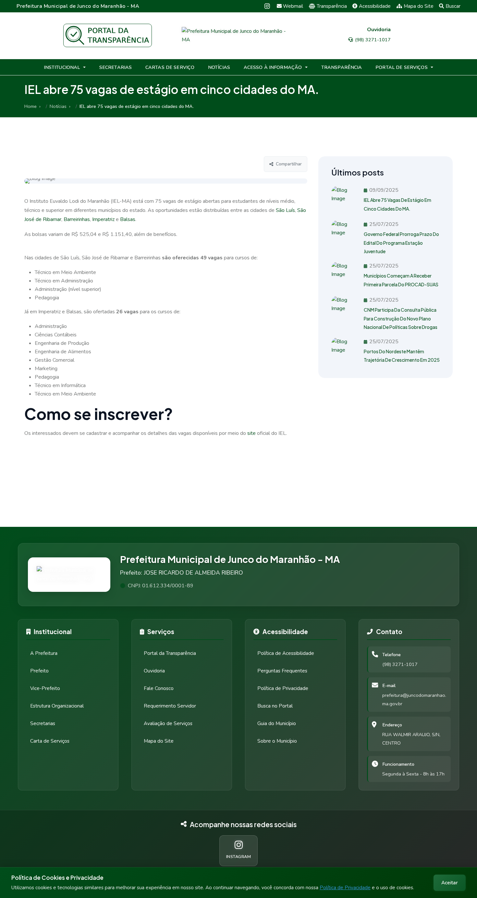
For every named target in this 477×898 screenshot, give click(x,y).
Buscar (453, 6)
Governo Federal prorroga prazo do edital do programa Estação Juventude (401, 242)
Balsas (127, 219)
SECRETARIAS (115, 67)
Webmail (293, 6)
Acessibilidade (375, 6)
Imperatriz (103, 219)
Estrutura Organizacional (57, 706)
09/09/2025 (383, 190)
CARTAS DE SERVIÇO (169, 67)
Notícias (58, 106)
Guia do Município (276, 723)
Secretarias (42, 723)
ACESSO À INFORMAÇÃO (273, 67)
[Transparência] (107, 35)
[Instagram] (267, 6)
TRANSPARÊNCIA (341, 67)
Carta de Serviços (49, 741)
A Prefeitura (43, 653)
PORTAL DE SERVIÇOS (401, 67)
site (251, 433)
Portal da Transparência (170, 653)
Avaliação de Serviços (168, 723)
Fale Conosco (159, 688)
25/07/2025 (383, 224)
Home (30, 106)
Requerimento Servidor (170, 706)
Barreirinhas (77, 219)
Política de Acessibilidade (285, 653)
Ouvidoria (154, 671)
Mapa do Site (419, 6)
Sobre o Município (277, 741)
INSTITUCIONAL (62, 67)
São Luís (285, 210)
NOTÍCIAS (219, 67)
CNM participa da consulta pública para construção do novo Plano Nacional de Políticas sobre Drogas (400, 318)
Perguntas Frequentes (282, 671)
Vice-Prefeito (45, 688)
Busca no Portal (275, 706)
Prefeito (39, 671)
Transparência (332, 6)
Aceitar (449, 882)
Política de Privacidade (345, 887)
